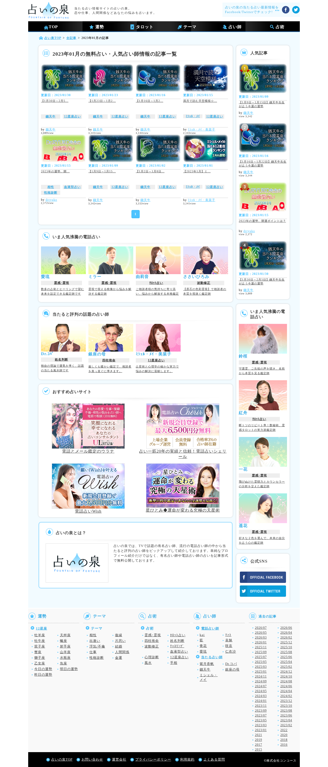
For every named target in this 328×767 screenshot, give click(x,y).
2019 (258, 740)
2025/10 (286, 647)
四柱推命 (109, 360)
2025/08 (286, 652)
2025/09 (261, 652)
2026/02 (286, 637)
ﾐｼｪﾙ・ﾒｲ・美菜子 (201, 129)
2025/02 (286, 667)
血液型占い (72, 187)
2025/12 (286, 642)
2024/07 (261, 686)
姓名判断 (61, 359)
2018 (284, 740)
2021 (258, 735)
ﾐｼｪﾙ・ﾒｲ (193, 116)
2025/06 (286, 657)
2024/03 (261, 696)
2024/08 (286, 681)
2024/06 (286, 686)
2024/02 (286, 696)
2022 (284, 730)
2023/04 (286, 720)
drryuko (51, 200)
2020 (284, 735)
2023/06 (286, 715)
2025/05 (261, 662)
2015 (258, 749)
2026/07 (261, 628)
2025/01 (261, 671)
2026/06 (286, 628)
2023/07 (261, 715)
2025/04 (286, 662)
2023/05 (261, 720)
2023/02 (286, 725)
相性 (50, 187)
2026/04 (286, 632)
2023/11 (261, 706)
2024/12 (286, 671)
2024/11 (261, 676)
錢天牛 (51, 116)
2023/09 (261, 710)
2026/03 (261, 637)
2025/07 (261, 657)
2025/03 (261, 667)
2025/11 (261, 647)
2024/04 (286, 691)
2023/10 (286, 706)
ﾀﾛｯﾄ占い (156, 283)
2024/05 (261, 691)
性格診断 (50, 192)
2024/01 (261, 701)
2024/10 (286, 676)
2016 (284, 744)
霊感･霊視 (61, 283)
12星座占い (72, 116)
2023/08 (286, 710)
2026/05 (261, 632)
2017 (258, 744)
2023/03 (261, 725)
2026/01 (261, 642)
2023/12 (286, 701)
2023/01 (261, 730)
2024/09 (261, 681)
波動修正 (203, 283)
